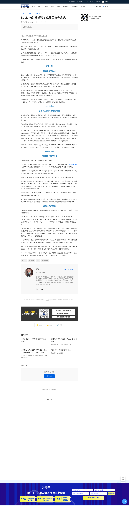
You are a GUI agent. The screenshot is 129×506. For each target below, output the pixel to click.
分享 (59, 325)
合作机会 (79, 1)
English (83, 6)
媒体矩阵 (71, 1)
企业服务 (66, 6)
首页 (33, 6)
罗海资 (38, 269)
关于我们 (89, 1)
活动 (58, 6)
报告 (52, 6)
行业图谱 (75, 6)
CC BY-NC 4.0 (48, 301)
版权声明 (55, 299)
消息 (98, 1)
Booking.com (73, 164)
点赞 (49, 325)
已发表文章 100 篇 (68, 269)
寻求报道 (98, 6)
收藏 (39, 325)
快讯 (46, 6)
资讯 (39, 6)
